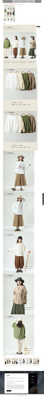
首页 (3, 3)
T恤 (7, 3)
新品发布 (6, 3)
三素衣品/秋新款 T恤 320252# (7, 365)
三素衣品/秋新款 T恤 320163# (14, 365)
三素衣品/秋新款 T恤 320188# (36, 365)
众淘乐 (20, 395)
